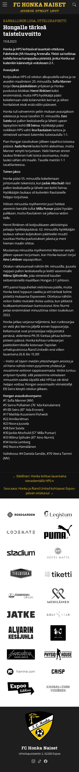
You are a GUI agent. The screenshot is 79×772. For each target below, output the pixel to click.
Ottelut (42, 11)
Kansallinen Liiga (19, 21)
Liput (54, 11)
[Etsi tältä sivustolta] (74, 4)
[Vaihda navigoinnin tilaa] (4, 4)
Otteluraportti (51, 21)
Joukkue (27, 11)
